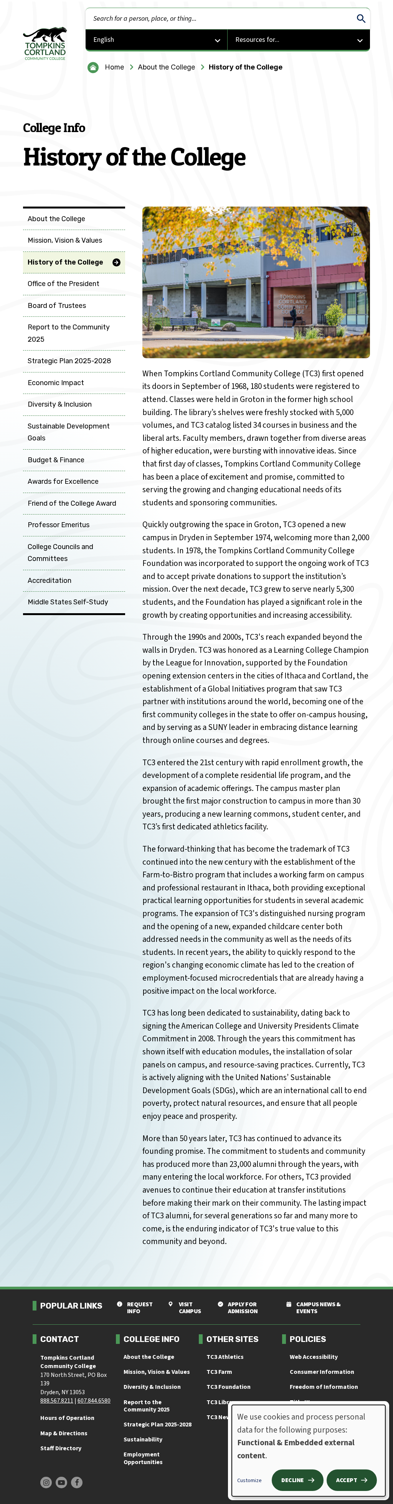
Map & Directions (64, 1433)
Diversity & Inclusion (152, 1387)
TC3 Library (222, 1402)
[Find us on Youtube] (61, 1482)
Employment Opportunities (143, 1458)
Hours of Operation (67, 1418)
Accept (346, 1480)
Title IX (300, 1402)
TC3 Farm (219, 1372)
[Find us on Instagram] (46, 1482)
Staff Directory (60, 1448)
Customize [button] (249, 1480)
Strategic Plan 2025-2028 (158, 1424)
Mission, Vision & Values (157, 1372)
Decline (292, 1480)
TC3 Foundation (228, 1387)
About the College (166, 67)
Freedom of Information (324, 1387)
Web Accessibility (314, 1357)
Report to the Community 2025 (147, 1406)
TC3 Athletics (225, 1357)
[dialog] (308, 1450)
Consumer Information (322, 1372)
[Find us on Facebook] (77, 1482)
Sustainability (143, 1439)
